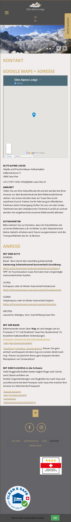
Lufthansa (10, 398)
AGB (44, 441)
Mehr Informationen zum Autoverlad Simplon (29, 304)
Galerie (16, 441)
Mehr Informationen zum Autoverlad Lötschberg (31, 268)
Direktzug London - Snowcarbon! (23, 348)
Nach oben (36, 413)
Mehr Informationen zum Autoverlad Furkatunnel (32, 289)
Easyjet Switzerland (15, 394)
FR (35, 20)
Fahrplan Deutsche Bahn (18, 342)
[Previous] (58, 48)
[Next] (64, 48)
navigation (7, 12)
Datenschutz (31, 441)
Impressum (35, 445)
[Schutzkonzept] (14, 498)
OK (55, 517)
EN (35, 17)
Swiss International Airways (20, 402)
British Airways (12, 391)
